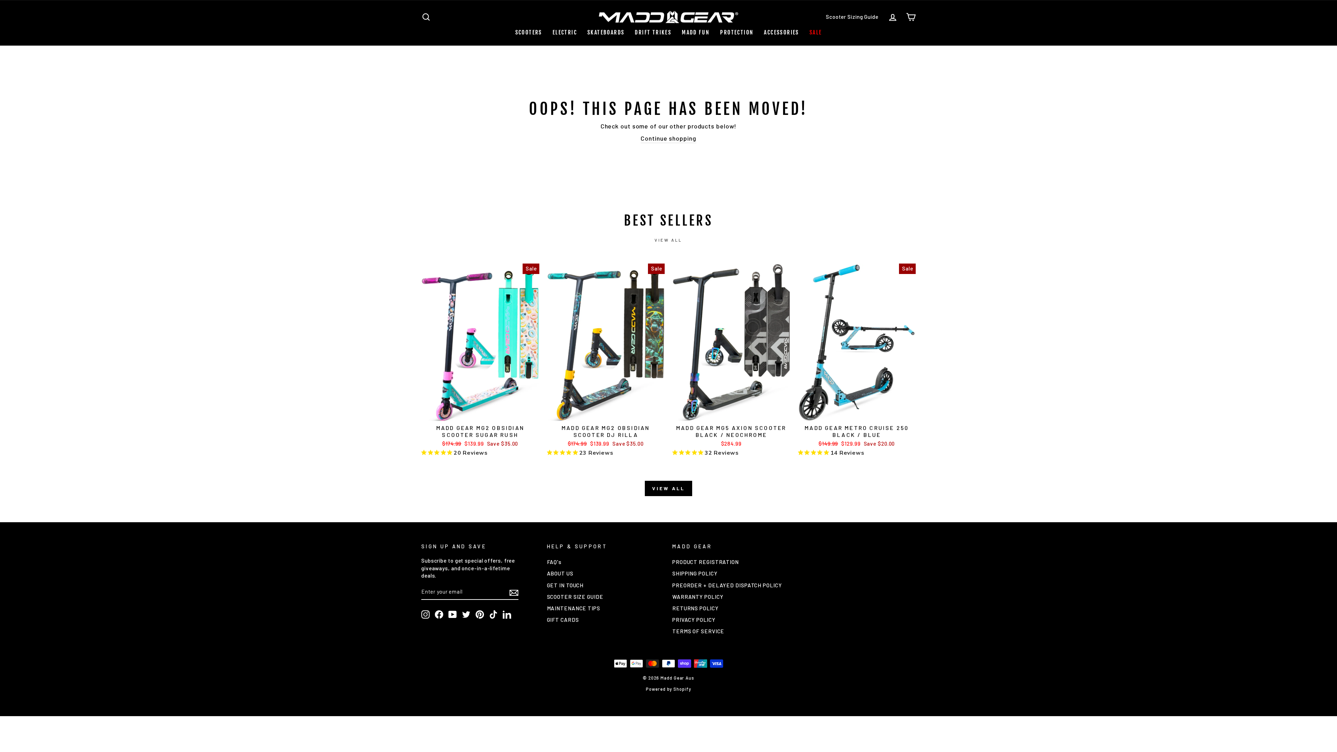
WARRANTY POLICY (698, 597)
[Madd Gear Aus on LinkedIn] (507, 614)
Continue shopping (668, 138)
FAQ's (554, 562)
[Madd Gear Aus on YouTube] (452, 614)
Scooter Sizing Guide (852, 17)
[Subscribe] (513, 592)
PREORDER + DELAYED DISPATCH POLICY (727, 585)
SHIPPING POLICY (695, 573)
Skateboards (605, 32)
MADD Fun (696, 32)
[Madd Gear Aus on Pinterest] (480, 614)
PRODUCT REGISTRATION (705, 562)
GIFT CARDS (563, 620)
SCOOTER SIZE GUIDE (575, 597)
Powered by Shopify (668, 689)
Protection (736, 32)
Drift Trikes (653, 32)
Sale (816, 32)
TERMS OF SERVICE (698, 631)
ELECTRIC (565, 32)
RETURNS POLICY (695, 608)
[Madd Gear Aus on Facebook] (439, 614)
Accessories (781, 32)
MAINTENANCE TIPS (573, 608)
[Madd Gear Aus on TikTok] (493, 614)
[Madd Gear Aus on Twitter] (466, 614)
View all (668, 239)
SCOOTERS (528, 32)
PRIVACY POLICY (694, 620)
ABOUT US (560, 573)
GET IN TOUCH (565, 585)
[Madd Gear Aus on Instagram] (425, 614)
